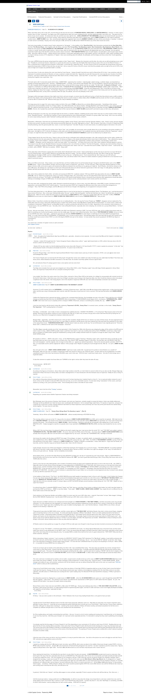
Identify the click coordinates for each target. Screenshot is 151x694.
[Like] (121, 21)
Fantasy (54, 389)
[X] (29, 21)
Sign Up (143, 1)
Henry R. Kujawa (41, 26)
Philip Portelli (35, 250)
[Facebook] (37, 21)
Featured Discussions (44, 17)
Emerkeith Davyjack (37, 234)
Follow (121, 227)
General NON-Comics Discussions (99, 17)
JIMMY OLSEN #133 (38, 284)
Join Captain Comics (33, 224)
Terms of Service (118, 692)
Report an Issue (107, 692)
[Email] (33, 21)
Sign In (148, 1)
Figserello (35, 593)
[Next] (83, 685)
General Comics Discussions (61, 17)
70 (81, 685)
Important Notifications (80, 17)
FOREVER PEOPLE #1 (34, 29)
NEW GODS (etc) (38, 24)
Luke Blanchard (36, 265)
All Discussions (31, 17)
